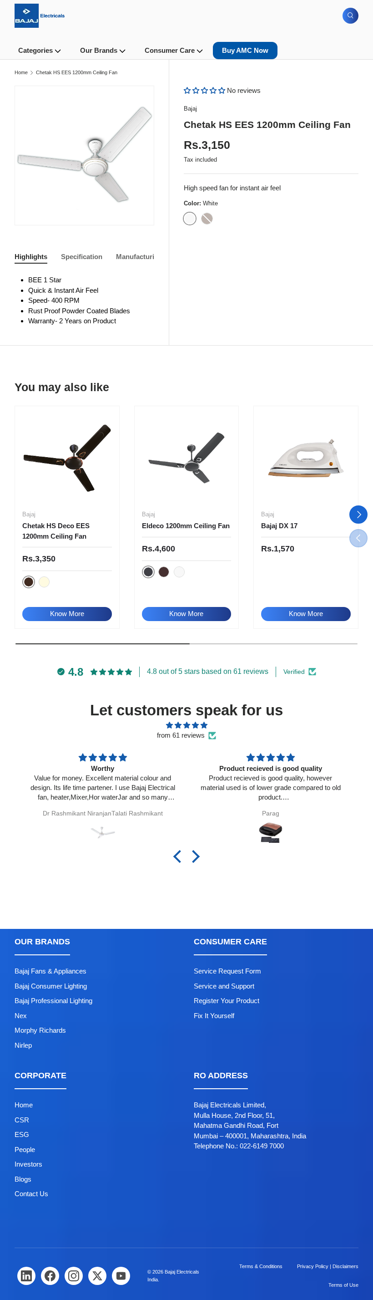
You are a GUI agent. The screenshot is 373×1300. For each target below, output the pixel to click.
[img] (186, 725)
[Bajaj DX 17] (306, 458)
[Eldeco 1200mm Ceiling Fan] (187, 458)
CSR (22, 1120)
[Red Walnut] (163, 571)
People (25, 1149)
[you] (121, 1276)
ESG (22, 1134)
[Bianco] (44, 581)
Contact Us (31, 1194)
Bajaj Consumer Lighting (51, 986)
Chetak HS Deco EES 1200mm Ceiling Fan (56, 531)
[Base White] (179, 571)
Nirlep (23, 1045)
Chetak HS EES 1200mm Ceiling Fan (76, 72)
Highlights (31, 256)
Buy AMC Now (245, 50)
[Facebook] (50, 1276)
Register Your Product (226, 1000)
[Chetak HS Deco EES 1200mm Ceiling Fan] (67, 458)
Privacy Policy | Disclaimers (327, 1266)
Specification (81, 256)
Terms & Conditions (260, 1266)
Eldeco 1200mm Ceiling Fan (186, 526)
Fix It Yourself (214, 1016)
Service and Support (224, 986)
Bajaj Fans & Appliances (50, 971)
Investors (28, 1164)
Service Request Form (227, 971)
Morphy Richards (40, 1030)
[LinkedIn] (26, 1276)
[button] (205, 90)
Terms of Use (343, 1285)
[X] (97, 1276)
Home (21, 72)
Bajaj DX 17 (279, 526)
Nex (21, 1016)
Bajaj (190, 108)
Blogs (23, 1179)
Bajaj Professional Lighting (53, 1000)
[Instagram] (74, 1276)
